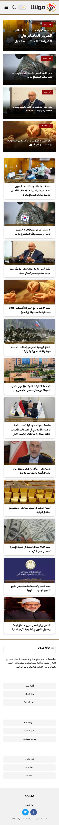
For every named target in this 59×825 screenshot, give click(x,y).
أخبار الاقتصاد (29, 722)
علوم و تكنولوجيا (29, 739)
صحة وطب (29, 767)
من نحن (29, 805)
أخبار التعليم (29, 730)
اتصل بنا (29, 796)
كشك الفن (29, 759)
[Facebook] (33, 812)
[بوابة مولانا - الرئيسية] (43, 7)
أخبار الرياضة (29, 702)
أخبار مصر (29, 686)
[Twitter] (25, 812)
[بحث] (14, 7)
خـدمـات (29, 775)
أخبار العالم (30, 694)
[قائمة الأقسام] (6, 7)
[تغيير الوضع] (22, 7)
